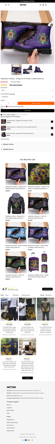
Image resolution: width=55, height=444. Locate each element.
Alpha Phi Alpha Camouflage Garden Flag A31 (9, 369)
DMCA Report (32, 437)
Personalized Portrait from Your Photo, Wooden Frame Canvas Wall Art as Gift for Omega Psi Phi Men (27, 372)
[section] (16, 85)
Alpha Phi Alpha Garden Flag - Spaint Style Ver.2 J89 (27, 334)
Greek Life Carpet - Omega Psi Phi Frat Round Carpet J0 (20, 133)
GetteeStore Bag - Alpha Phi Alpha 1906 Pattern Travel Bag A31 (9, 334)
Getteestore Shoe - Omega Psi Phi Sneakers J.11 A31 (19, 120)
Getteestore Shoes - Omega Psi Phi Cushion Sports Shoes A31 (22, 127)
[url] (16, 396)
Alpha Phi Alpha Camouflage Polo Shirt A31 (46, 334)
